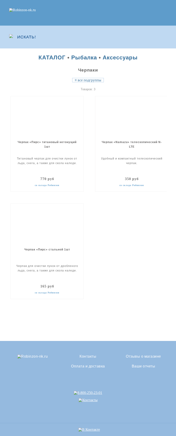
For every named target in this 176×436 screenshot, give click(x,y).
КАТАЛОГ (52, 57)
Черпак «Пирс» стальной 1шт (47, 249)
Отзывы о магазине (143, 356)
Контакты (88, 356)
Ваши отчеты (143, 366)
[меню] (164, 37)
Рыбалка (84, 57)
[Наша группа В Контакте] (89, 429)
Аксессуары (120, 57)
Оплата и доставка (88, 366)
